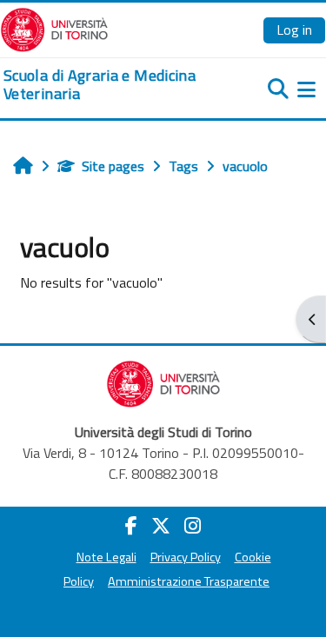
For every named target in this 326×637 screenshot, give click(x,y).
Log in (294, 29)
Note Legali (106, 557)
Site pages (113, 166)
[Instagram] (192, 526)
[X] (160, 526)
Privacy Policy (185, 557)
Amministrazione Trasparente (188, 581)
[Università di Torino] (54, 27)
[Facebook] (131, 526)
